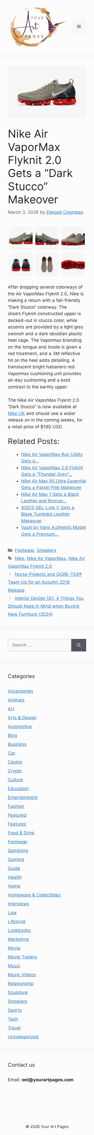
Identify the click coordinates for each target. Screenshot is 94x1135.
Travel (14, 1027)
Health (15, 877)
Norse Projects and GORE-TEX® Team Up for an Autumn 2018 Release (45, 582)
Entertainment (23, 797)
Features (17, 824)
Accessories (20, 691)
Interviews (18, 903)
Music (14, 965)
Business (17, 744)
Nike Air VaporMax (46, 558)
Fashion (16, 806)
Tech (13, 1019)
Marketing (18, 939)
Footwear (24, 550)
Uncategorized (23, 1036)
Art (11, 708)
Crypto (15, 770)
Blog (12, 735)
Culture (15, 779)
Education (18, 788)
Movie (14, 948)
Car (11, 753)
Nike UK (16, 413)
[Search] (78, 645)
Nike (19, 558)
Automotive (20, 726)
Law (12, 912)
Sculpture (18, 992)
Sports (15, 1010)
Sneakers (46, 550)
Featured (17, 815)
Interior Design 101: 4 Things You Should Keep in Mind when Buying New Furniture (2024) (46, 606)
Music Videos (22, 974)
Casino (15, 762)
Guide (14, 868)
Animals (16, 700)
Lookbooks (19, 930)
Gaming (16, 859)
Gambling (18, 850)
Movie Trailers (22, 957)
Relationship (20, 983)
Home (14, 886)
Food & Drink (21, 832)
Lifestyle (17, 921)
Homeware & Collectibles (34, 895)
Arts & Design (22, 717)
